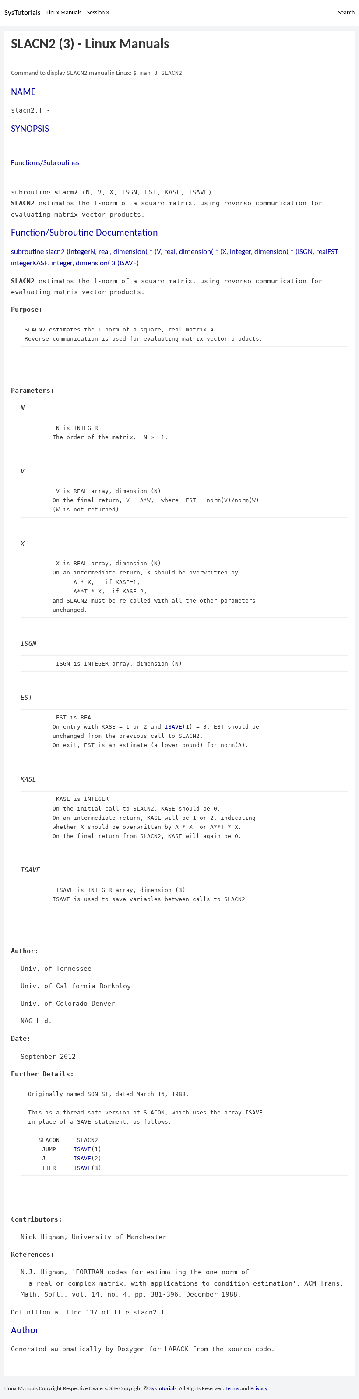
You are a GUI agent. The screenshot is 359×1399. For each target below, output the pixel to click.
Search (346, 13)
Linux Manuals (63, 13)
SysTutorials (22, 13)
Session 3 (98, 13)
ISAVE (173, 726)
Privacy (258, 1389)
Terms (232, 1389)
